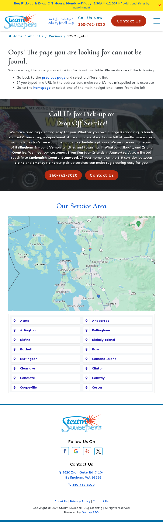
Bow (95, 349)
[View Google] (76, 451)
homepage (42, 88)
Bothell (26, 349)
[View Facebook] (65, 451)
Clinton (98, 368)
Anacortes (100, 321)
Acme (24, 321)
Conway (98, 378)
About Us (35, 36)
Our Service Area (81, 205)
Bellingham (101, 330)
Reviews (55, 36)
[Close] (159, 5)
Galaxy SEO (90, 512)
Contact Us (129, 21)
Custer (97, 387)
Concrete (27, 378)
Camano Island (104, 359)
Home (16, 36)
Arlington (28, 330)
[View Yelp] (87, 451)
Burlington (28, 359)
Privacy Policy (80, 501)
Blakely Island (103, 340)
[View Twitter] (98, 451)
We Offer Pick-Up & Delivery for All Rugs (61, 21)
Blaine (25, 340)
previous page (53, 77)
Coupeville (28, 387)
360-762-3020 (91, 24)
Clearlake (27, 368)
